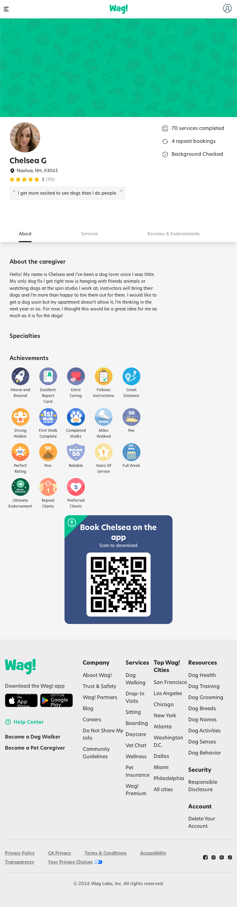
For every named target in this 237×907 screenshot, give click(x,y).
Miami (161, 767)
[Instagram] (213, 857)
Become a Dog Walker (32, 736)
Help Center (29, 722)
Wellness (136, 756)
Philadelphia (169, 778)
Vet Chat (136, 745)
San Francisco (170, 682)
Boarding (137, 723)
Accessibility (153, 853)
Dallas (161, 756)
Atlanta (163, 726)
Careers (92, 719)
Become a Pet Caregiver (35, 747)
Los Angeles (168, 693)
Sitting (133, 712)
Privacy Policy (20, 853)
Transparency (19, 862)
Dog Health (202, 675)
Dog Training (204, 686)
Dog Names (202, 719)
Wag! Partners (100, 697)
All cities (163, 789)
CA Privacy (59, 853)
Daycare (136, 734)
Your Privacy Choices (70, 862)
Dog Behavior (204, 752)
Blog (88, 708)
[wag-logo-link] (119, 9)
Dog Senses (202, 741)
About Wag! (97, 675)
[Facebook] (205, 857)
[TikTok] (230, 857)
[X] (221, 857)
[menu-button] (6, 9)
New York (165, 715)
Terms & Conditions (106, 853)
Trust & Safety (99, 686)
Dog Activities (204, 730)
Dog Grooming (205, 697)
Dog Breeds (202, 708)
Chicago (164, 704)
